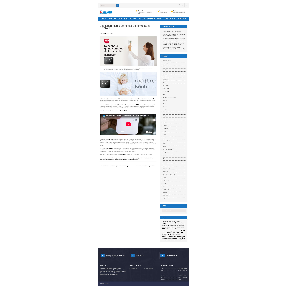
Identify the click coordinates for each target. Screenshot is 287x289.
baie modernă (169, 223)
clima (181, 227)
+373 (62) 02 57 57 (163, 12)
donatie (164, 231)
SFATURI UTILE (182, 18)
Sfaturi (164, 165)
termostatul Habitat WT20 (121, 110)
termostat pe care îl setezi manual (146, 98)
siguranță (165, 171)
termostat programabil (109, 159)
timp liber (165, 195)
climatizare (165, 79)
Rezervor (165, 159)
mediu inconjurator (174, 236)
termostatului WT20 (108, 139)
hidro (164, 112)
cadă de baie (173, 225)
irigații (164, 131)
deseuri (170, 229)
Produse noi (112, 18)
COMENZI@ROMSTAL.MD (179, 12)
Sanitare (165, 162)
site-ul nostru (122, 154)
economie (136, 158)
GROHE (165, 106)
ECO (183, 230)
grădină (165, 100)
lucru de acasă (166, 140)
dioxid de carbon (180, 229)
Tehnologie (166, 189)
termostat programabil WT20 (132, 104)
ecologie (170, 233)
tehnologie (174, 239)
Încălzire (114, 158)
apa (181, 221)
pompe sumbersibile (168, 149)
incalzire (141, 158)
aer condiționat (166, 60)
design (175, 229)
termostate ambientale (133, 159)
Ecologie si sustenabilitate (147, 18)
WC (164, 198)
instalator (165, 128)
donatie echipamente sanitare (172, 231)
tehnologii (165, 192)
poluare (175, 238)
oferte (164, 143)
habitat (110, 158)
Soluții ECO (133, 18)
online (164, 146)
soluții (164, 177)
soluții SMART (109, 148)
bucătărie (165, 70)
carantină (165, 73)
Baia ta (159, 18)
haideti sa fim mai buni (176, 234)
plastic (171, 238)
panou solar (166, 238)
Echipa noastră (123, 18)
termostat (145, 158)
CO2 (183, 227)
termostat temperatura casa (121, 159)
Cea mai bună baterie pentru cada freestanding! (114, 166)
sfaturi (170, 239)
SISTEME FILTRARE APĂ (170, 18)
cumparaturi (166, 85)
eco (164, 94)
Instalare (165, 125)
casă (169, 227)
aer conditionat (166, 222)
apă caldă (165, 63)
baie (164, 223)
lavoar (164, 134)
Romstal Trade (106, 283)
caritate (166, 227)
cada (164, 225)
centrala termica (175, 227)
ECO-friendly (164, 233)
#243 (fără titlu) (149, 268)
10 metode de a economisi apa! (147, 166)
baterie (173, 223)
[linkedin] (182, 5)
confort (107, 158)
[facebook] (179, 5)
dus (179, 231)
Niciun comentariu (109, 33)
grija (164, 103)
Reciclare (182, 238)
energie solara (164, 234)
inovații (165, 122)
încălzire (119, 158)
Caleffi (177, 225)
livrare (164, 137)
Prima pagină (134, 268)
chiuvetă (165, 76)
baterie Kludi (178, 223)
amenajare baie (176, 222)
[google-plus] (185, 5)
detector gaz (166, 88)
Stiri (164, 186)
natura (180, 236)
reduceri (165, 155)
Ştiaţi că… (104, 18)
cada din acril (168, 225)
